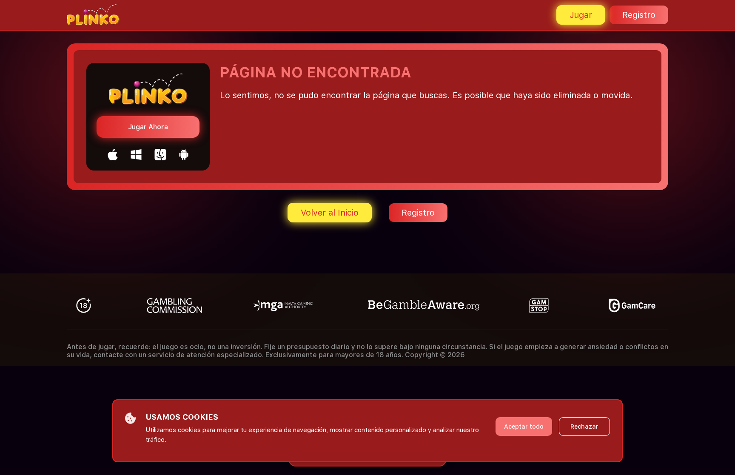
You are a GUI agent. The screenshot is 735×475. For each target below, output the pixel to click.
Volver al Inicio (330, 213)
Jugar (581, 15)
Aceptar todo (524, 426)
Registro (638, 15)
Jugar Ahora (148, 127)
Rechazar (584, 426)
